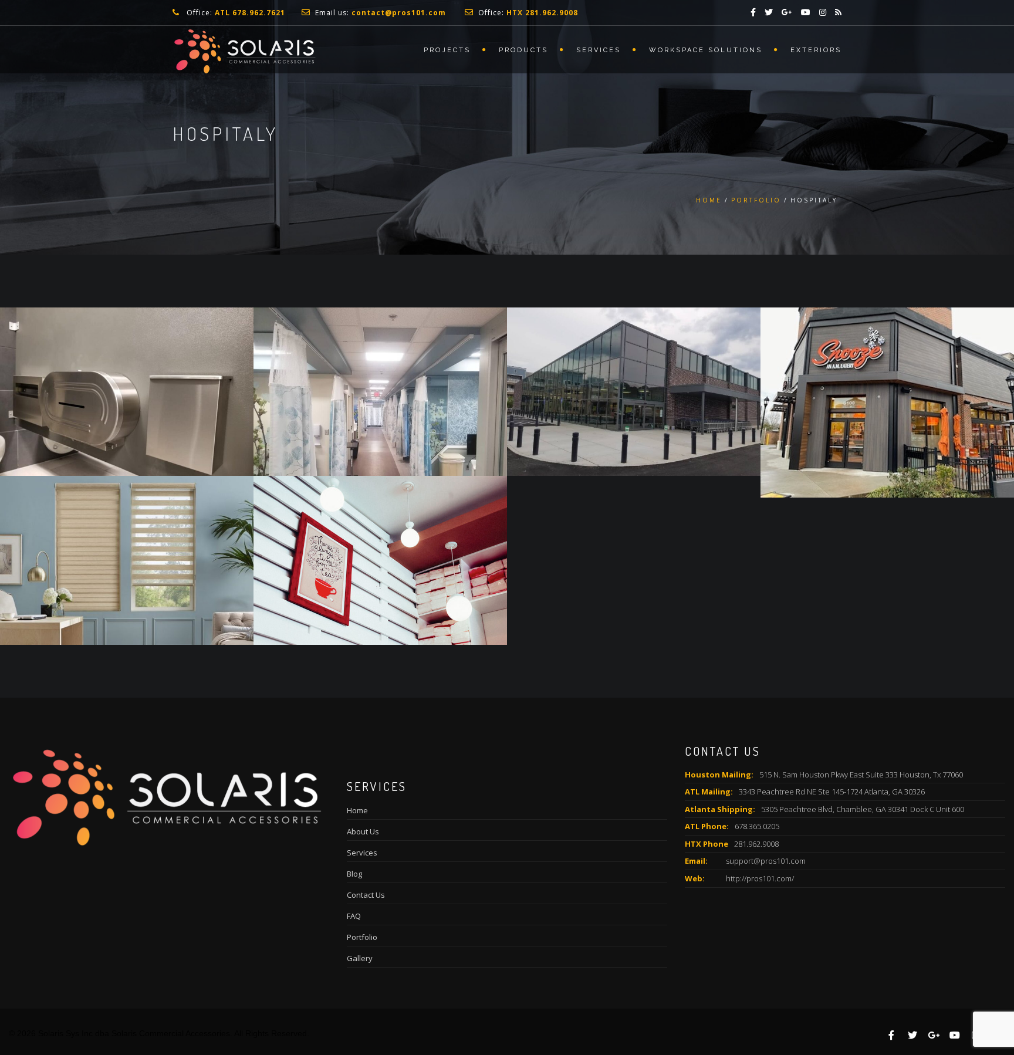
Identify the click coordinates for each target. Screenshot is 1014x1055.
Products (523, 50)
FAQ (354, 916)
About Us (363, 831)
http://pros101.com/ (760, 878)
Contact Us (366, 895)
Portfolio (756, 200)
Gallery (360, 958)
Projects (447, 50)
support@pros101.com (766, 861)
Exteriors (815, 50)
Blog (354, 873)
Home (709, 200)
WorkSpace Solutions (705, 50)
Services (598, 50)
